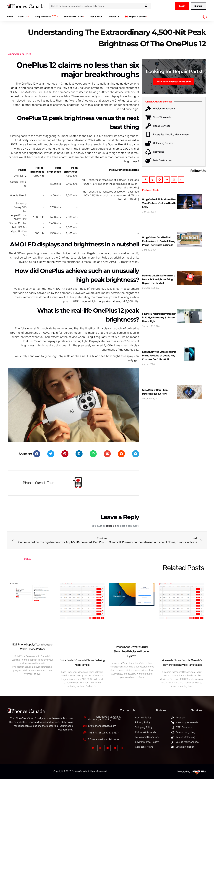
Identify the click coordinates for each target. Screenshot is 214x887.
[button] (36, 453)
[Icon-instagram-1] (160, 179)
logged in (111, 525)
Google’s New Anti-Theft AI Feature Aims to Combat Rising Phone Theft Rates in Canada (158, 241)
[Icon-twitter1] (152, 179)
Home (10, 16)
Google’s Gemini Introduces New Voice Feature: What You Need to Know (159, 203)
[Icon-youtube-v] (167, 179)
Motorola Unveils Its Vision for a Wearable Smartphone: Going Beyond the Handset (158, 279)
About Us (23, 16)
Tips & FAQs (96, 16)
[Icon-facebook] (145, 179)
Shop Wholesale (45, 16)
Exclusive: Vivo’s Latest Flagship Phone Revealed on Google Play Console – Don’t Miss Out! (159, 355)
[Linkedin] (174, 179)
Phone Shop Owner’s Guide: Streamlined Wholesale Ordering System (132, 651)
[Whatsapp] (181, 179)
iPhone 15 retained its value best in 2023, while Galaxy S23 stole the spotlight (159, 317)
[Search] (146, 6)
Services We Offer (73, 16)
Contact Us (113, 16)
